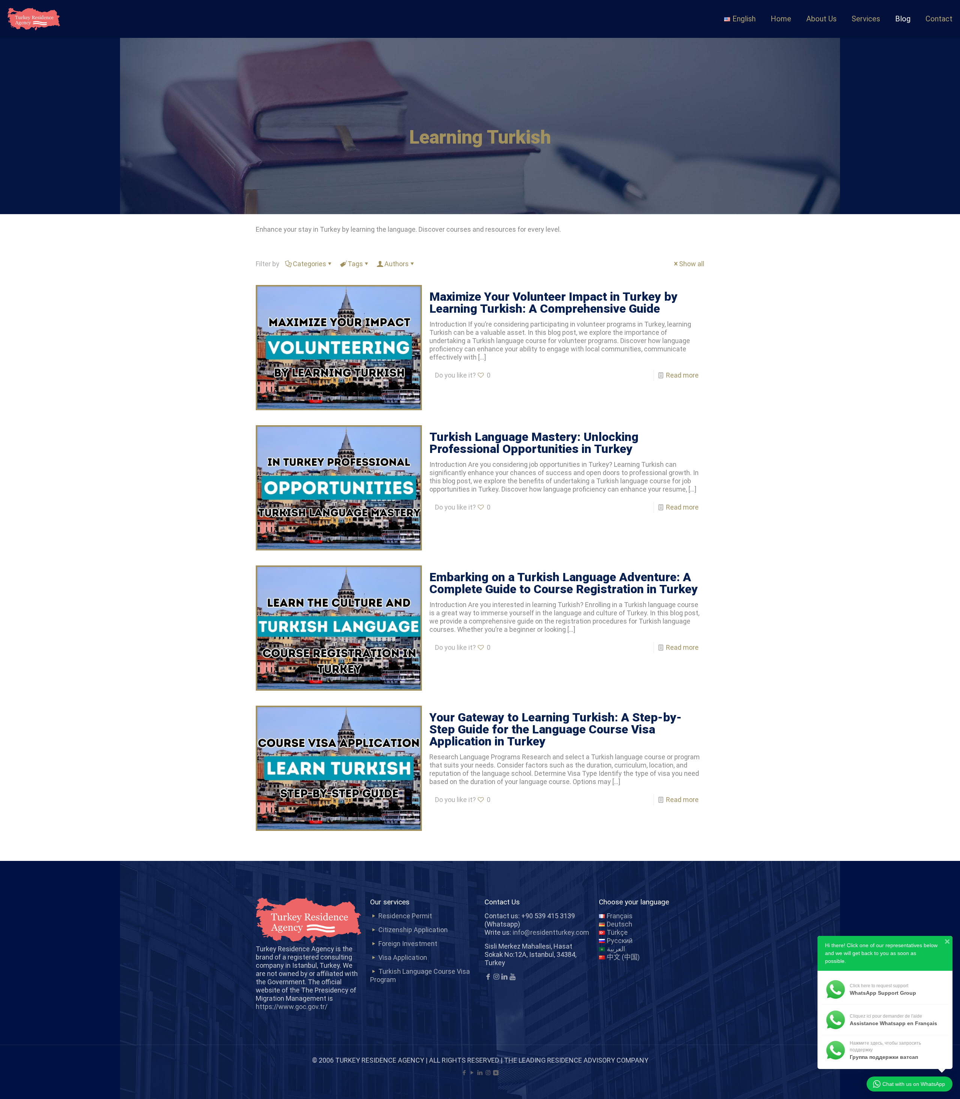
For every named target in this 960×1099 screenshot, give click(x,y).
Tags (355, 264)
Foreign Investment (407, 944)
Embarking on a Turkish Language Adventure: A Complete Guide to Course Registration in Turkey (563, 583)
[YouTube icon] (472, 1072)
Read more (682, 375)
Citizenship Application (413, 930)
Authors (396, 264)
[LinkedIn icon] (480, 1072)
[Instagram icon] (488, 1072)
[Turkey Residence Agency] (34, 18)
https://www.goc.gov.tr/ (291, 1007)
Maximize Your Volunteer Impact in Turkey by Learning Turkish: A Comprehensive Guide (553, 302)
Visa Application (402, 957)
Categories (309, 264)
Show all (691, 264)
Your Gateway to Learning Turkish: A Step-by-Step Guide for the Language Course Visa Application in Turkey (555, 729)
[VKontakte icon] (496, 1072)
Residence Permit (405, 916)
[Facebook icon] (464, 1072)
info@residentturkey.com (551, 932)
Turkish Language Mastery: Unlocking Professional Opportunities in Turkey (534, 443)
